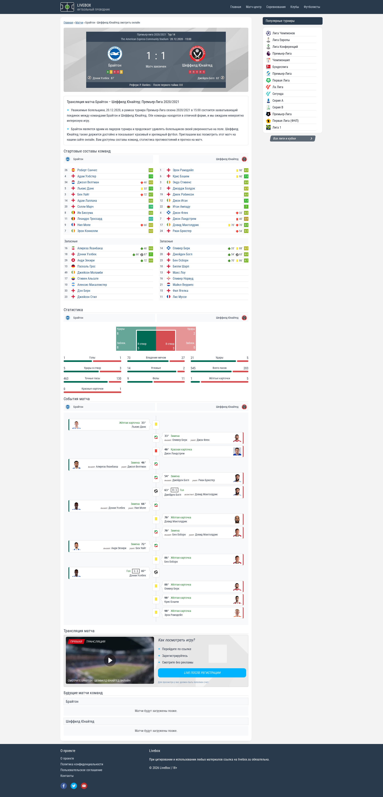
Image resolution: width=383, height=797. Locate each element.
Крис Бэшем (181, 176)
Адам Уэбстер (86, 176)
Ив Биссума (85, 213)
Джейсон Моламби (90, 272)
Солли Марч (85, 206)
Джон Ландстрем (184, 219)
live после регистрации (202, 673)
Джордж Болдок (184, 188)
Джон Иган (180, 200)
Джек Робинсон (183, 194)
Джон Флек (180, 213)
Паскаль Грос (86, 266)
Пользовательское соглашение (81, 770)
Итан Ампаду (181, 206)
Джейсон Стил (87, 297)
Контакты (67, 776)
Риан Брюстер (182, 231)
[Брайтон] (114, 59)
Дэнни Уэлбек (87, 254)
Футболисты (312, 7)
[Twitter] (74, 786)
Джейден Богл (182, 254)
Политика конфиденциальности (81, 764)
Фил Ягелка (180, 291)
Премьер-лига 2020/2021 (151, 34)
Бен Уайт (83, 194)
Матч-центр (254, 7)
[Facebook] (63, 786)
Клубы (294, 7)
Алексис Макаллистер (92, 285)
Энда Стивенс (182, 182)
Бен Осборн (180, 260)
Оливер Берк (181, 248)
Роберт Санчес (87, 170)
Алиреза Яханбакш (90, 248)
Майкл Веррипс (183, 285)
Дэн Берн (83, 291)
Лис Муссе (180, 297)
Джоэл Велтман (88, 182)
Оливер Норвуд (183, 278)
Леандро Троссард (89, 219)
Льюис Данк (85, 188)
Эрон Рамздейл (183, 170)
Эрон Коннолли (87, 231)
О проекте (67, 758)
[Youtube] (84, 786)
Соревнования (276, 7)
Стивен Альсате (88, 278)
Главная (235, 7)
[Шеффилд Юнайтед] (197, 59)
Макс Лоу (179, 272)
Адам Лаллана (87, 200)
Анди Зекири (86, 260)
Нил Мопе (84, 225)
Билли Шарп (181, 266)
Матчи (79, 22)
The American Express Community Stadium (145, 39)
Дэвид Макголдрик (186, 225)
